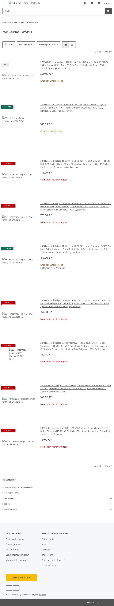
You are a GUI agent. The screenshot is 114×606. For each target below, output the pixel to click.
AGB (44, 544)
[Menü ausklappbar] (3, 2)
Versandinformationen (17, 560)
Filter (10, 44)
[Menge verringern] (43, 277)
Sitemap (46, 549)
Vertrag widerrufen (21, 577)
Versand (42, 594)
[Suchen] (108, 11)
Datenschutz (48, 539)
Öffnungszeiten (13, 544)
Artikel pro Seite (47, 44)
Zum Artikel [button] (76, 90)
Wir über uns (12, 549)
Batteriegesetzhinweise (53, 560)
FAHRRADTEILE (9, 509)
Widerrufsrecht (49, 565)
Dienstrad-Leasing (15, 539)
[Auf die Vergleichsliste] (23, 164)
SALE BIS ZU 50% (10, 493)
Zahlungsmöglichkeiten (17, 554)
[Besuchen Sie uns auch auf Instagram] (16, 588)
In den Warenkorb (76, 286)
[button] (84, 3)
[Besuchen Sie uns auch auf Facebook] (9, 588)
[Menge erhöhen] (109, 277)
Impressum (47, 554)
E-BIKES (6, 504)
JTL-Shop (98, 602)
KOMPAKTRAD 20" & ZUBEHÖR (17, 487)
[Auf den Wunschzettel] (30, 164)
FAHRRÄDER (8, 498)
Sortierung (24, 44)
